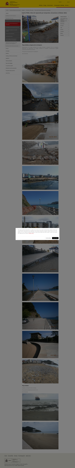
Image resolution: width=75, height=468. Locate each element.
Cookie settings (48, 238)
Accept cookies (55, 238)
